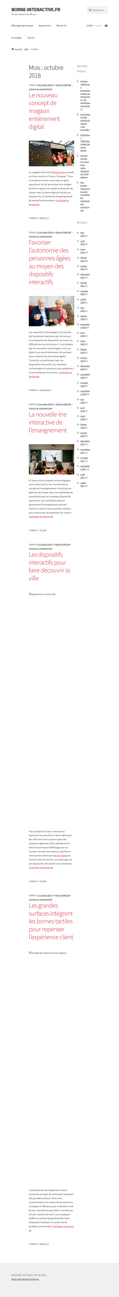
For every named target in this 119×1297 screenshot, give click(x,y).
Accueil (18, 49)
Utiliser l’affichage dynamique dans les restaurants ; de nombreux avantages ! (85, 95)
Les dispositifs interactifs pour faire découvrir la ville (49, 566)
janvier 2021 (83, 284)
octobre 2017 (84, 459)
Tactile (30, 37)
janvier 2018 (83, 434)
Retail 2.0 (61, 25)
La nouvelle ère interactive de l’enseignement (48, 422)
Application (45, 25)
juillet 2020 (83, 301)
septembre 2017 (85, 468)
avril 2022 (82, 243)
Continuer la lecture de (41, 516)
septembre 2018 (85, 393)
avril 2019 (82, 334)
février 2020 (83, 318)
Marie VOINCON (63, 85)
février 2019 (83, 351)
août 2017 (82, 476)
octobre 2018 (84, 384)
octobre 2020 (84, 293)
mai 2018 (82, 401)
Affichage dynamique (22, 25)
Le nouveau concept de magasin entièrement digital (44, 111)
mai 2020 (82, 309)
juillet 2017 (83, 484)
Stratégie (16, 37)
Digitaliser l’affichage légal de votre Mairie (85, 143)
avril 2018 (82, 409)
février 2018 (83, 426)
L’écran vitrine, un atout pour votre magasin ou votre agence (84, 166)
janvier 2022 (83, 268)
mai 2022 (82, 234)
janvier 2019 (83, 359)
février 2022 (83, 259)
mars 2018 (82, 418)
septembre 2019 (85, 326)
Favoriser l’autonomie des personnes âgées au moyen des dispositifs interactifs (49, 262)
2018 (26, 49)
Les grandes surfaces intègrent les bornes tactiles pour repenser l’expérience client (51, 921)
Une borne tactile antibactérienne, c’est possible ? (85, 122)
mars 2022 (82, 251)
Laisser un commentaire (40, 89)
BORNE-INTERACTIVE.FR (35, 9)
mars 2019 (82, 343)
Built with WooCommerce (25, 1279)
